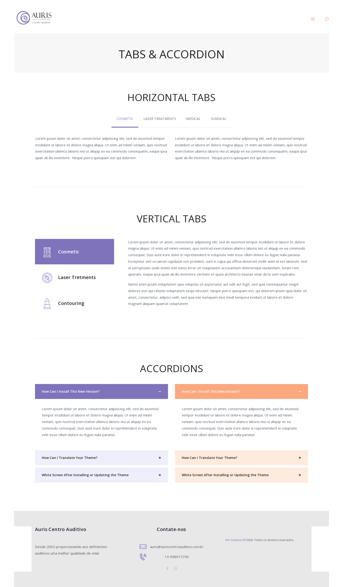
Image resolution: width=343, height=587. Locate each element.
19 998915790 (177, 556)
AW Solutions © (235, 540)
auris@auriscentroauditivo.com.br (176, 546)
